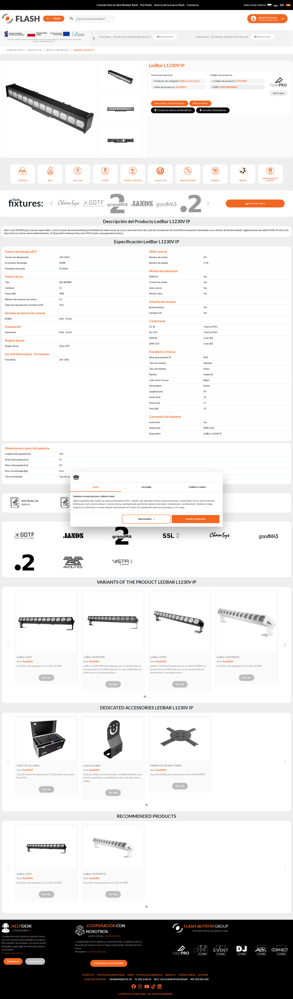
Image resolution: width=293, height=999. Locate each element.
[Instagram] (140, 986)
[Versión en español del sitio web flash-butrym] (288, 5)
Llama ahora (35, 961)
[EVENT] (220, 950)
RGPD (131, 975)
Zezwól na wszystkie (195, 519)
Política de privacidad (111, 975)
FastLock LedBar (92, 765)
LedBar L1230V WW (94, 657)
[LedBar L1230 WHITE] (246, 622)
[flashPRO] (278, 81)
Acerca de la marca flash (169, 4)
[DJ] (240, 950)
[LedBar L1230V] (180, 622)
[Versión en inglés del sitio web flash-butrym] (282, 5)
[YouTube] (146, 986)
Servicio (170, 975)
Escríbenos (13, 961)
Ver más (46, 677)
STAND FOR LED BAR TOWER (165, 765)
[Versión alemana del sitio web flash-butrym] (275, 5)
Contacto (193, 4)
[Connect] (280, 950)
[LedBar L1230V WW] (113, 622)
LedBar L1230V (158, 657)
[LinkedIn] (159, 986)
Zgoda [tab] (96, 487)
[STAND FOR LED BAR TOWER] (180, 739)
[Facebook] (134, 986)
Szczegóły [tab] (147, 487)
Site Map (203, 975)
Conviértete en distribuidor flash (117, 4)
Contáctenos (186, 975)
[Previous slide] (94, 38)
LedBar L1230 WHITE (228, 657)
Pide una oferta (200, 103)
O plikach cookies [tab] (197, 487)
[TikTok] (153, 986)
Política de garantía (149, 975)
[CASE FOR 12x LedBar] (46, 739)
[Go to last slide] (6, 174)
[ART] (201, 950)
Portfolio (146, 4)
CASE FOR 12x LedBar (28, 765)
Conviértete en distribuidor (109, 963)
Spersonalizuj (144, 519)
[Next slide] (287, 174)
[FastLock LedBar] (113, 739)
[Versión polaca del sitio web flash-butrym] (269, 5)
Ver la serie (278, 93)
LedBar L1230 (24, 657)
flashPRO (28, 661)
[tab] (145, 696)
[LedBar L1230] (46, 622)
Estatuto (88, 975)
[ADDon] (260, 950)
